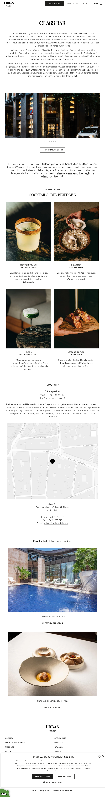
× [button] (103, 756)
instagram (58, 747)
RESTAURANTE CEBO (52, 707)
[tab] (49, 141)
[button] (53, 782)
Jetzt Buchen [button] (54, 4)
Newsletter (72, 4)
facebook (9, 747)
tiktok (8, 752)
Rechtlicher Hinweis (15, 743)
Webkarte (58, 743)
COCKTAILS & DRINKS (54, 150)
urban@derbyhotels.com (56, 523)
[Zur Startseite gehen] (9, 4)
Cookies (9, 738)
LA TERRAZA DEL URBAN (52, 623)
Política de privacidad (53, 771)
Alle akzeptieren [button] (42, 776)
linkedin (57, 752)
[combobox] (99, 756)
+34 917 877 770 (56, 517)
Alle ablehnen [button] (64, 776)
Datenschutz (60, 738)
